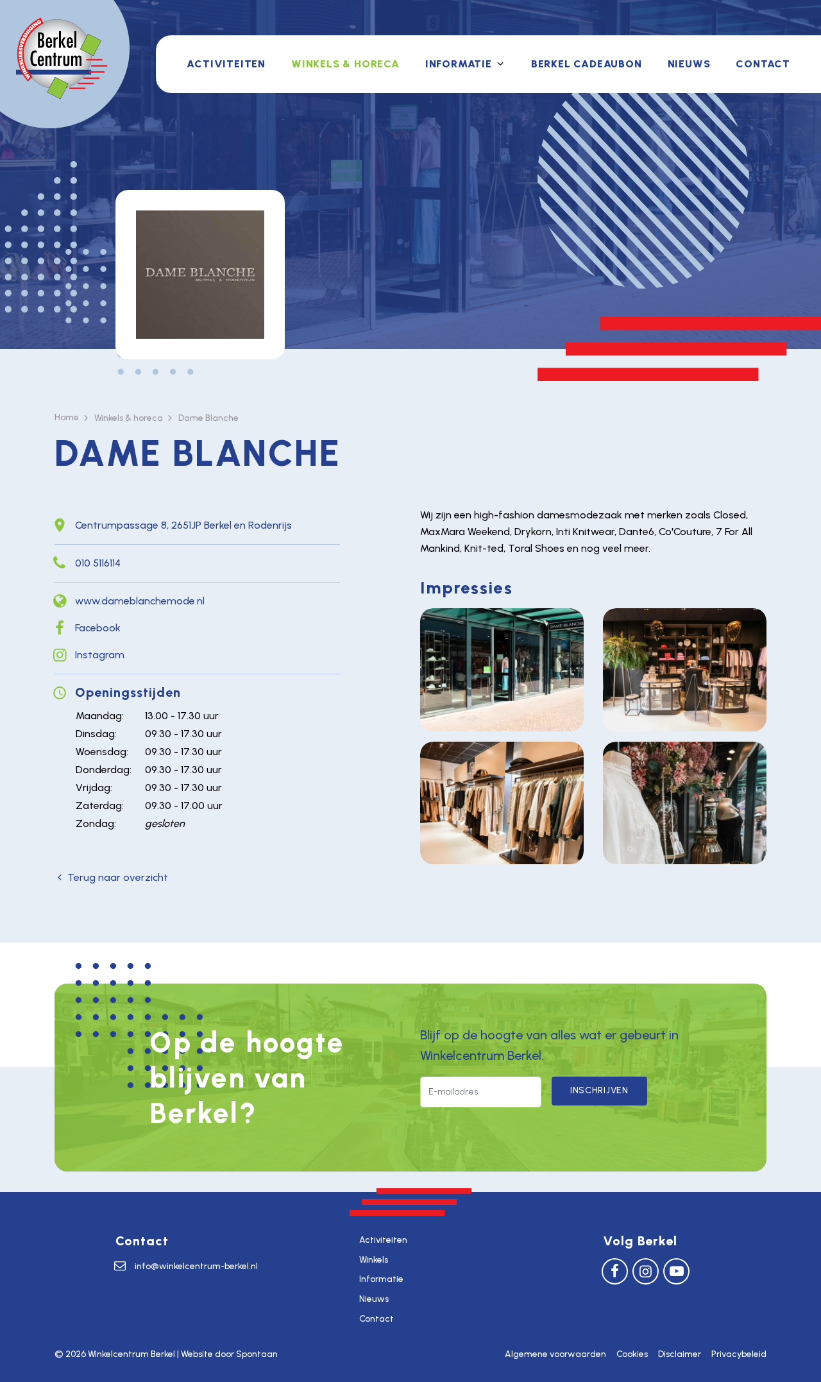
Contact (763, 64)
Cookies (632, 1354)
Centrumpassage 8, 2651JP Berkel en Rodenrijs (183, 525)
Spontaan (257, 1354)
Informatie (458, 64)
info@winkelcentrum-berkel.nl (196, 1266)
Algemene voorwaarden (555, 1354)
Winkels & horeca (345, 64)
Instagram (99, 655)
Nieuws (689, 64)
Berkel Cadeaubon (586, 64)
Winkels (373, 1259)
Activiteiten (226, 64)
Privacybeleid (738, 1354)
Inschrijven (599, 1090)
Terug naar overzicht (117, 877)
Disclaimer (679, 1354)
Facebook (98, 628)
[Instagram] (645, 1270)
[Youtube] (676, 1270)
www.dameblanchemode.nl (140, 601)
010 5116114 (98, 563)
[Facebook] (615, 1270)
